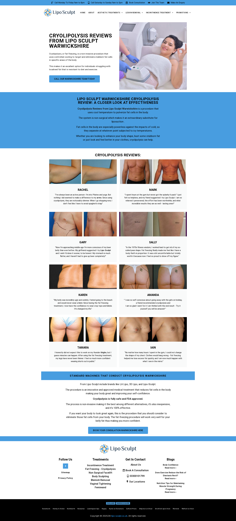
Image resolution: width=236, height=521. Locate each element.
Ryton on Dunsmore (116, 509)
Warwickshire (123, 503)
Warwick (176, 509)
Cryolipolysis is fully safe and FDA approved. (118, 398)
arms (99, 198)
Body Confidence (170, 465)
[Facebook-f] (65, 466)
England (111, 503)
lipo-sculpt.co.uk (119, 516)
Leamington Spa (93, 509)
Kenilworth (71, 509)
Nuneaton (81, 509)
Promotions (182, 13)
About (91, 13)
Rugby (104, 509)
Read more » (170, 468)
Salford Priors (131, 509)
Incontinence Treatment (158, 13)
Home (82, 13)
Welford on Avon (188, 509)
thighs (103, 352)
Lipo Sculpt (105, 250)
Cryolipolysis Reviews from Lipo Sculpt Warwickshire (108, 108)
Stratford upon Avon (162, 509)
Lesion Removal (133, 13)
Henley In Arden (59, 509)
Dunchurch (46, 509)
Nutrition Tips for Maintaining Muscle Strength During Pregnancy (170, 486)
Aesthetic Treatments (109, 13)
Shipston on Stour (146, 509)
